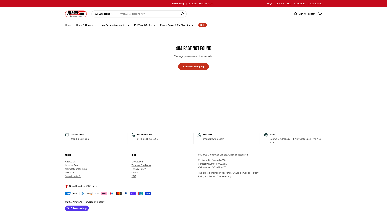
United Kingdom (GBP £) (81, 186)
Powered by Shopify (94, 202)
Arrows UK (78, 202)
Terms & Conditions (141, 165)
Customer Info (315, 3)
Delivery (280, 3)
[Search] (182, 14)
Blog (289, 3)
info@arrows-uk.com (213, 139)
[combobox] (139, 13)
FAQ (134, 176)
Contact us (299, 3)
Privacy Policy (139, 169)
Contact (135, 172)
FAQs (270, 3)
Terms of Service (217, 176)
